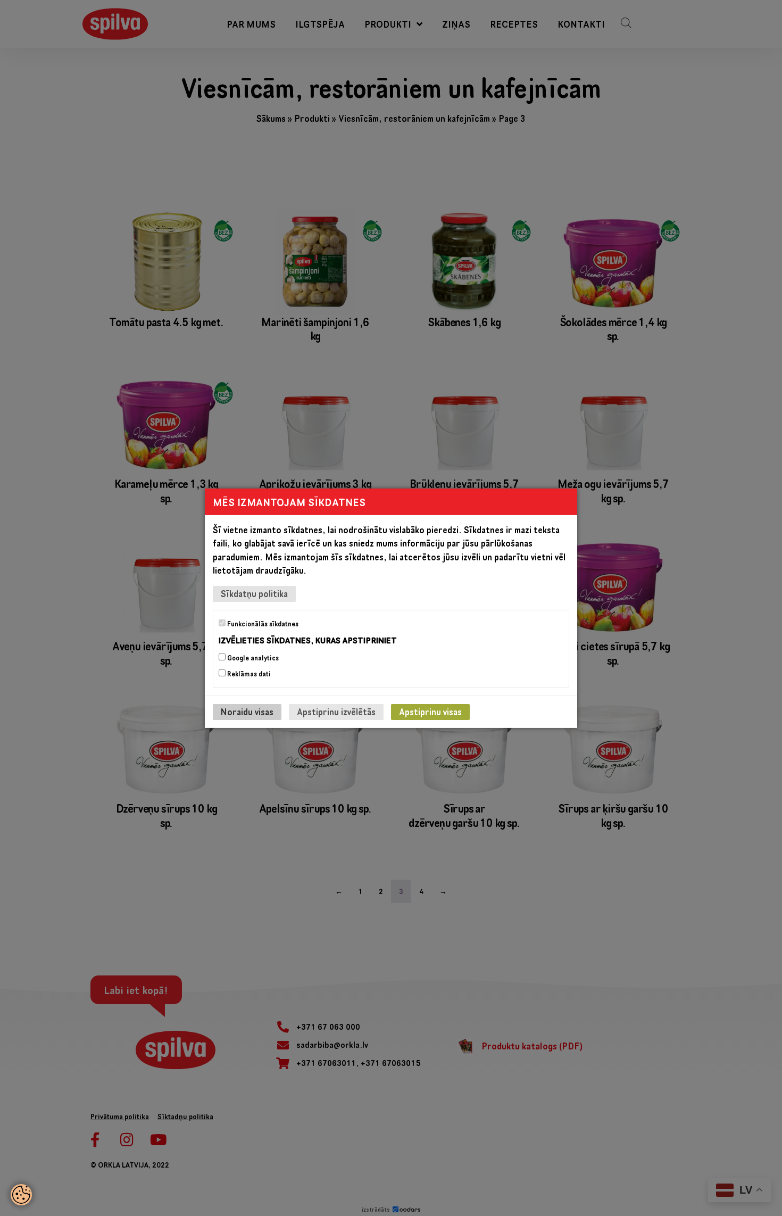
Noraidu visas (247, 711)
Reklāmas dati (248, 673)
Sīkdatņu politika (254, 593)
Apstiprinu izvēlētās (336, 711)
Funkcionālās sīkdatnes (262, 623)
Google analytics (252, 658)
